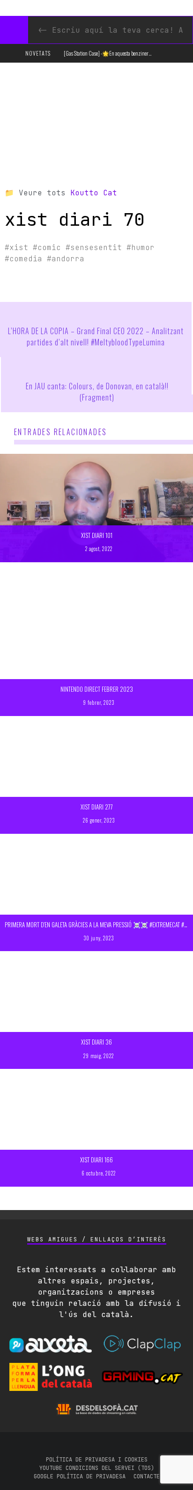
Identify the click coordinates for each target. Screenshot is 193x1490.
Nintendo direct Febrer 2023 (96, 689)
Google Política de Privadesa (80, 1476)
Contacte (147, 1476)
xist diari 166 (96, 1159)
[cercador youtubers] (14, 30)
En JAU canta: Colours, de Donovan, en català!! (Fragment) (97, 391)
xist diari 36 (96, 1041)
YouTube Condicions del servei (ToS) (96, 1468)
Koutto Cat (93, 193)
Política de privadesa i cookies (97, 1459)
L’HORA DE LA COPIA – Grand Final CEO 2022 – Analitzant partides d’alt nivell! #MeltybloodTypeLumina (96, 336)
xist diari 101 (96, 535)
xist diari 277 (97, 806)
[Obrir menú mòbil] (11, 53)
